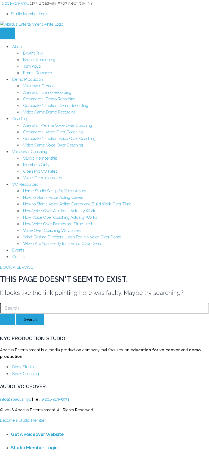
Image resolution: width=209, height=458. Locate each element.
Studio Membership (40, 158)
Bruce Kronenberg (39, 59)
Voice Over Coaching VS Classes (52, 230)
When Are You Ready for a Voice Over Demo (62, 243)
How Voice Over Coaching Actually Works (60, 217)
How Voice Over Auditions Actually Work (59, 210)
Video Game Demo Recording (49, 112)
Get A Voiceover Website (37, 434)
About (17, 46)
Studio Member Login (29, 13)
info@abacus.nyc (15, 399)
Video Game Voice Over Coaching (53, 145)
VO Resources (25, 184)
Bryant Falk (33, 53)
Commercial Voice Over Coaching (53, 132)
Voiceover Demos (38, 85)
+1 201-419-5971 (14, 3)
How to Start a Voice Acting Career (53, 197)
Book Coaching (25, 373)
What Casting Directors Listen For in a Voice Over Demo (72, 237)
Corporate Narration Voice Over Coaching (59, 138)
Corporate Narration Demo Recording (55, 105)
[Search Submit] (7, 319)
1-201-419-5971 (55, 399)
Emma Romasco (37, 72)
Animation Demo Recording (47, 92)
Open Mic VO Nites (40, 171)
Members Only (36, 164)
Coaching (20, 118)
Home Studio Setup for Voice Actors (54, 190)
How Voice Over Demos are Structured (57, 223)
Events (18, 250)
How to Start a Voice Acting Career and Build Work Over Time (77, 204)
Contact (19, 256)
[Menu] (7, 33)
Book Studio (23, 366)
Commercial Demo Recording (49, 99)
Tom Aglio (32, 66)
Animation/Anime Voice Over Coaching (57, 125)
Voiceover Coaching (29, 151)
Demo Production (27, 79)
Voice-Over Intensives (42, 177)
